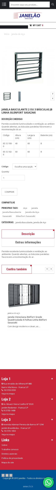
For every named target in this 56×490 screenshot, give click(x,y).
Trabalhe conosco (10, 449)
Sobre (4, 445)
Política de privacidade (12, 458)
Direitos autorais (9, 453)
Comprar (9, 191)
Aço (25, 208)
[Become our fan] (3, 475)
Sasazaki (7, 216)
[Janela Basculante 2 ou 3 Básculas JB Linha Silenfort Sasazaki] (7, 96)
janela (34, 208)
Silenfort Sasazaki (25, 216)
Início (6, 34)
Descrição (28, 234)
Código (5, 166)
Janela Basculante (11, 212)
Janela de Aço (18, 34)
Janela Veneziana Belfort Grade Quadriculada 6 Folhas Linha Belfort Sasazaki (27, 320)
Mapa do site (8, 462)
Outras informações (28, 242)
